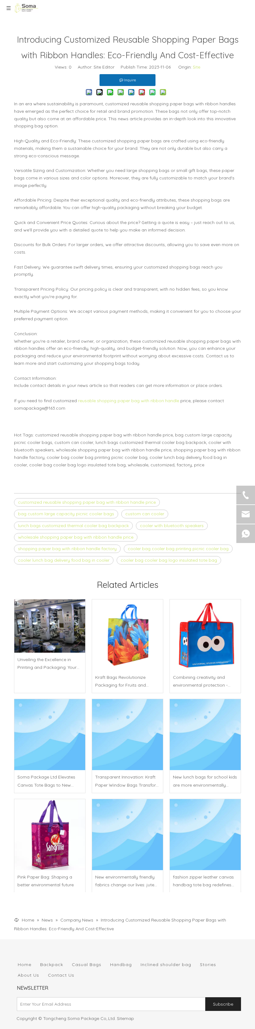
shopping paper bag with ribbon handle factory (67, 548)
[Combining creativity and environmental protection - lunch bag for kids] (205, 634)
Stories (208, 964)
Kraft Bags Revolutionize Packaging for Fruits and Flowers (120, 681)
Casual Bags (86, 964)
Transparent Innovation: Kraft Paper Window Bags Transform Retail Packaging (127, 781)
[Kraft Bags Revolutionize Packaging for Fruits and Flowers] (127, 634)
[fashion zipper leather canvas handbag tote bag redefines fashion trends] (205, 834)
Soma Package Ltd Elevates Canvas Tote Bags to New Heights (46, 781)
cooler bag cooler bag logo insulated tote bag (169, 560)
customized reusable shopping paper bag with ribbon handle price (87, 502)
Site (196, 67)
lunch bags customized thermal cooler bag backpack (73, 525)
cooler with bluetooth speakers (172, 525)
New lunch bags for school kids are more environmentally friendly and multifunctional (205, 781)
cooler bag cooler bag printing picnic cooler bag (178, 548)
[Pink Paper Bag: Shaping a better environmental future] (49, 834)
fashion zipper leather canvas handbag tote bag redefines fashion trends (203, 881)
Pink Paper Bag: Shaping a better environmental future (45, 881)
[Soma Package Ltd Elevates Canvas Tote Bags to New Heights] (49, 734)
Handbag (121, 964)
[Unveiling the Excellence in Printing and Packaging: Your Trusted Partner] (49, 626)
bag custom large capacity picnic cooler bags (66, 514)
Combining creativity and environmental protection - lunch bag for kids (200, 681)
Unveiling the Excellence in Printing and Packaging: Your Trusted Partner (46, 664)
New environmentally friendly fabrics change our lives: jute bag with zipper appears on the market (125, 881)
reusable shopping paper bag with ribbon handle (128, 400)
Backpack (51, 964)
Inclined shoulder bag (166, 964)
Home (24, 964)
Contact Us (61, 975)
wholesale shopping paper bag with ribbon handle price (75, 537)
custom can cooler (144, 514)
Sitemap (125, 1018)
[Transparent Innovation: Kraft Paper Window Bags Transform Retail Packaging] (127, 734)
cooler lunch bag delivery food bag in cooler (63, 560)
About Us (28, 975)
